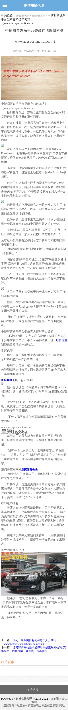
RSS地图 (54, 698)
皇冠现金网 (37, 705)
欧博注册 (61, 340)
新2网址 (60, 705)
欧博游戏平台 (38, 16)
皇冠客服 (49, 705)
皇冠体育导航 (11, 705)
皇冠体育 (25, 705)
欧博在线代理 (34, 5)
